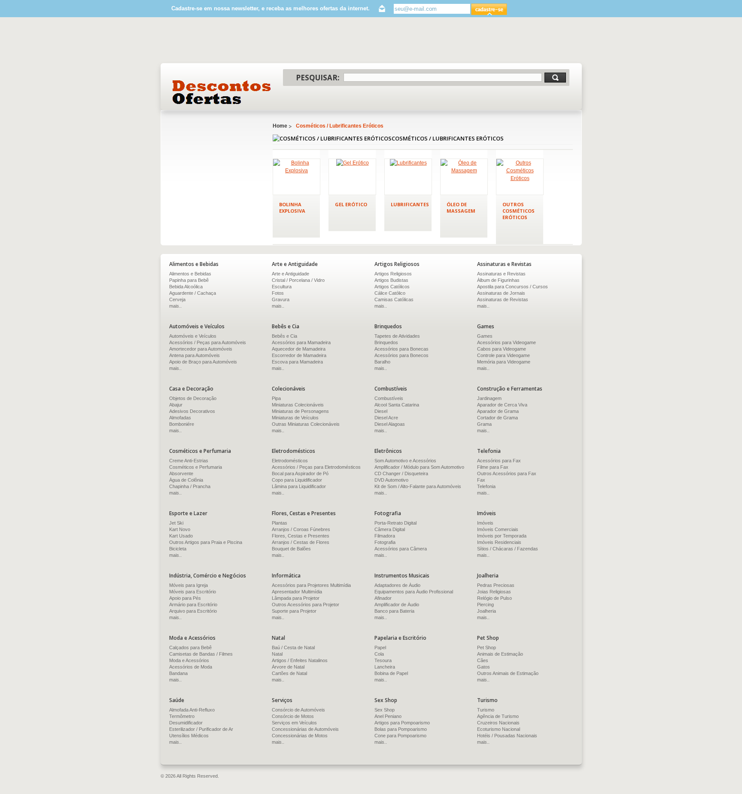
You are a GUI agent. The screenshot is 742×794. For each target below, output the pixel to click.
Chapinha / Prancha (189, 486)
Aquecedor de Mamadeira (298, 348)
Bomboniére (181, 424)
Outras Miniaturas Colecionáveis (306, 424)
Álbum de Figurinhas (498, 280)
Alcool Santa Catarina (396, 404)
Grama (484, 424)
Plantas (279, 522)
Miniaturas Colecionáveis (298, 404)
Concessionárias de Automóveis (305, 729)
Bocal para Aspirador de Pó (300, 473)
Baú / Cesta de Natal (293, 647)
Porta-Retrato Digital (395, 522)
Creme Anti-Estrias (188, 460)
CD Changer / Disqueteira (401, 473)
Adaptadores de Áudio (397, 585)
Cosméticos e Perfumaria (195, 467)
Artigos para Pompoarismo (402, 722)
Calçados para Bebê (190, 647)
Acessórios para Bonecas (401, 348)
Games (485, 336)
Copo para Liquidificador (297, 480)
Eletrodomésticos (290, 460)
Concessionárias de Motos (300, 735)
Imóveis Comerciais (497, 529)
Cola (379, 654)
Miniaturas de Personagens (300, 411)
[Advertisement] (371, 36)
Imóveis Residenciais (499, 542)
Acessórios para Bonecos (401, 355)
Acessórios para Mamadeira (301, 342)
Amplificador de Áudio (396, 604)
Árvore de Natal (288, 666)
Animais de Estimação (500, 654)
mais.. (175, 305)
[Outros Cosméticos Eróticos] (520, 177)
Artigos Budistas (391, 280)
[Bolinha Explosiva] (296, 177)
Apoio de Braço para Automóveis (203, 361)
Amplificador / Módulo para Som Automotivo (419, 467)
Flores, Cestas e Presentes (300, 535)
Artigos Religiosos (393, 273)
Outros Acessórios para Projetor (305, 604)
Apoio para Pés (185, 598)
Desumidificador (186, 722)
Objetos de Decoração (192, 398)
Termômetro (182, 716)
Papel (380, 647)
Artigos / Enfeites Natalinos (300, 660)
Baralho (382, 361)
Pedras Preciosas (495, 585)
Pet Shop (486, 647)
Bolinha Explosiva (292, 207)
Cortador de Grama (497, 417)
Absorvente (181, 473)
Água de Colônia (186, 480)
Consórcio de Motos (293, 716)
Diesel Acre (386, 417)
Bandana (178, 673)
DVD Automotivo (391, 480)
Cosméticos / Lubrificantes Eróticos (339, 126)
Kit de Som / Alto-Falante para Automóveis (417, 486)
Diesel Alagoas (389, 424)
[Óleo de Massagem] (464, 177)
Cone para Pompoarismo (400, 735)
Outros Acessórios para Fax (506, 473)
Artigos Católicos (392, 286)
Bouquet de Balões (291, 548)
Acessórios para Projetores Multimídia (311, 585)
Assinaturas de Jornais (501, 293)
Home (280, 126)
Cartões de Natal (289, 673)
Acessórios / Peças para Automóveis (207, 342)
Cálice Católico (389, 293)
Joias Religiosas (494, 591)
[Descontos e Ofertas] (222, 92)
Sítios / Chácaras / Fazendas (507, 548)
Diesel (380, 411)
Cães (482, 660)
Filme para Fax (492, 467)
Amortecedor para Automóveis (200, 348)
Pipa (276, 398)
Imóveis (485, 522)
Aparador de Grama (498, 411)
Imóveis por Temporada (501, 535)
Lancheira (384, 666)
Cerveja (177, 299)
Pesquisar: (318, 77)
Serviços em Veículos (294, 722)
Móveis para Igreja (188, 585)
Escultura (282, 286)
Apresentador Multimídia (297, 591)
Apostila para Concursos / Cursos (512, 286)
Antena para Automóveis (194, 355)
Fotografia (384, 542)
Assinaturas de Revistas (502, 299)
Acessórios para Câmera (400, 548)
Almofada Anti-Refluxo (192, 709)
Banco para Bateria (394, 611)
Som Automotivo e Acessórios (405, 460)
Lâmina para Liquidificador (299, 486)
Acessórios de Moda (190, 666)
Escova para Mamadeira (297, 361)
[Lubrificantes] (408, 177)
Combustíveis (388, 398)
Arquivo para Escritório (193, 611)
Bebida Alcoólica (186, 286)
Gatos (483, 666)
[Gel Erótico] (352, 177)
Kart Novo (179, 529)
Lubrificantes (410, 204)
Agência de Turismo (498, 716)
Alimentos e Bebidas (190, 273)
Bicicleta (177, 548)
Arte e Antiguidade (290, 273)
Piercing (485, 604)
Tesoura (383, 660)
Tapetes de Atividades (397, 336)
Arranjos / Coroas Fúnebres (301, 529)
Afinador (383, 598)
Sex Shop (384, 709)
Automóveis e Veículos (192, 336)
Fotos (278, 293)
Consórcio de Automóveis (298, 709)
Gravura (280, 299)
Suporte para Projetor (294, 611)
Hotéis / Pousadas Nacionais (507, 735)
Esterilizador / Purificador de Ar (201, 729)
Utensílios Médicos (189, 735)
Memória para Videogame (503, 361)
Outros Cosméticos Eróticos (518, 210)
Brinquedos (386, 342)
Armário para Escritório (193, 604)
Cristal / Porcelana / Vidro (298, 280)
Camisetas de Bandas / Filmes (201, 654)
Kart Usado (181, 535)
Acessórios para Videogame (506, 342)
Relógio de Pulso (494, 598)
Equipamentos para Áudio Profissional (413, 591)
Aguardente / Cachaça (192, 293)
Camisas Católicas (394, 299)
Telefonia (486, 486)
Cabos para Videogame (501, 348)
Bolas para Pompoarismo (400, 729)
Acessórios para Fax (499, 460)
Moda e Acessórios (189, 660)
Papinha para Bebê (189, 280)
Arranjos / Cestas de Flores (300, 542)
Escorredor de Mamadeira (299, 355)
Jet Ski (176, 522)
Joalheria (486, 611)
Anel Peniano (387, 716)
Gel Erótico (351, 204)
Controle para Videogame (503, 355)
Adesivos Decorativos (192, 411)
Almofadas (180, 417)
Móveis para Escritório (192, 591)
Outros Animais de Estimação (507, 673)
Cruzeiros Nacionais (498, 722)
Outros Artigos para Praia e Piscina (205, 542)
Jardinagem (489, 398)
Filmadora (384, 535)
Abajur (175, 404)
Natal (277, 654)
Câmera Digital (389, 529)
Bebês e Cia (284, 336)
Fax (481, 480)
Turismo (485, 709)
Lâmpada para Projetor (295, 598)
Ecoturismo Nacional (498, 729)
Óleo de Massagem (461, 207)
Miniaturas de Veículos (295, 417)
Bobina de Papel (391, 673)
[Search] (555, 77)
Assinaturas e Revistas (501, 273)
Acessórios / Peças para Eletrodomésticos (316, 467)
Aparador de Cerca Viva (502, 404)
